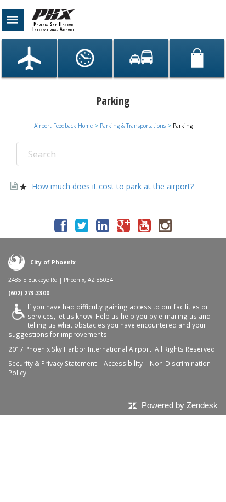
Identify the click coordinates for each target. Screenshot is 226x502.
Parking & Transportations (133, 125)
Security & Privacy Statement (52, 363)
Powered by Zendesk (180, 405)
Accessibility (123, 363)
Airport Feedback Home (63, 125)
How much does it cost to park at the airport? (113, 186)
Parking (183, 125)
